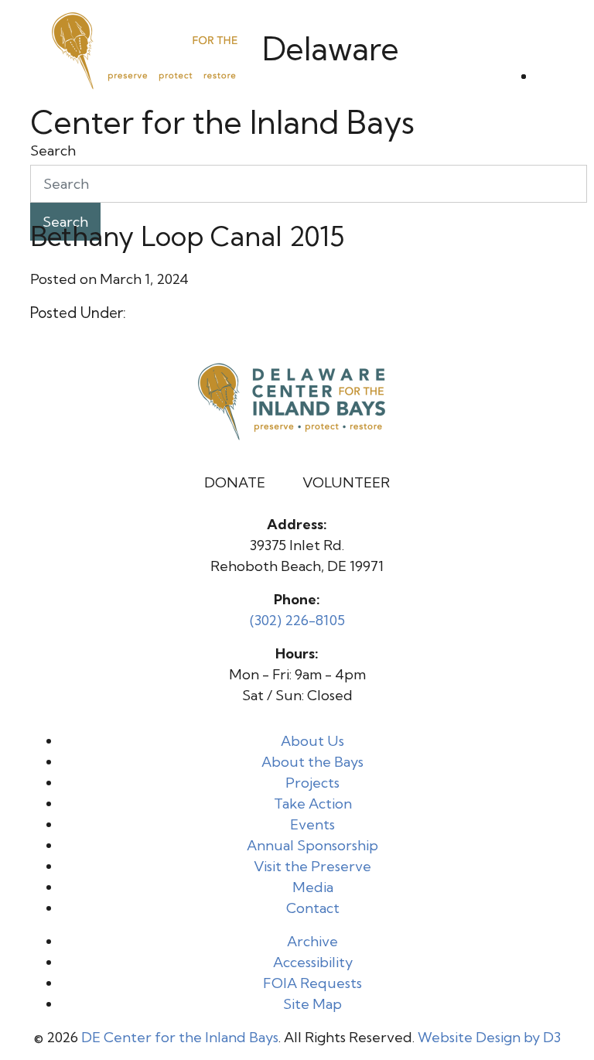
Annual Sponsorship (312, 845)
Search (53, 150)
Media (312, 887)
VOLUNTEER (346, 482)
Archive (312, 941)
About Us (312, 741)
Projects (312, 783)
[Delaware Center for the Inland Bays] (146, 48)
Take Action (313, 803)
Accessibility (313, 962)
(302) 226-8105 (297, 620)
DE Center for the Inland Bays (179, 1037)
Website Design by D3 (489, 1037)
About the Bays (312, 762)
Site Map (312, 1004)
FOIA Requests (312, 983)
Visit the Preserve (312, 866)
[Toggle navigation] (550, 82)
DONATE (234, 482)
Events (312, 824)
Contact (313, 908)
